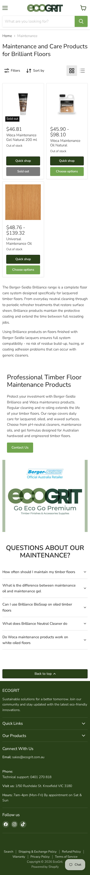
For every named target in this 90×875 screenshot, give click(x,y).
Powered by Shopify (45, 867)
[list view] (82, 70)
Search (8, 852)
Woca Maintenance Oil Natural (65, 143)
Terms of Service (66, 857)
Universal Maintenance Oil (19, 241)
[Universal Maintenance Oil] (23, 202)
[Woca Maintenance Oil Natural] (67, 104)
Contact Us (20, 447)
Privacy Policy (40, 857)
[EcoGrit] (45, 7)
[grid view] (71, 70)
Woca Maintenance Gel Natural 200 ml (21, 137)
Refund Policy (71, 852)
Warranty (18, 857)
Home (7, 36)
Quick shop (23, 161)
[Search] (81, 21)
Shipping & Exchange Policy (37, 852)
